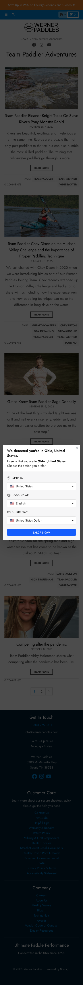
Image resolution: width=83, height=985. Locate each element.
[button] (41, 486)
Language (20, 495)
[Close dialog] (77, 448)
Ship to (17, 478)
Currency (20, 512)
